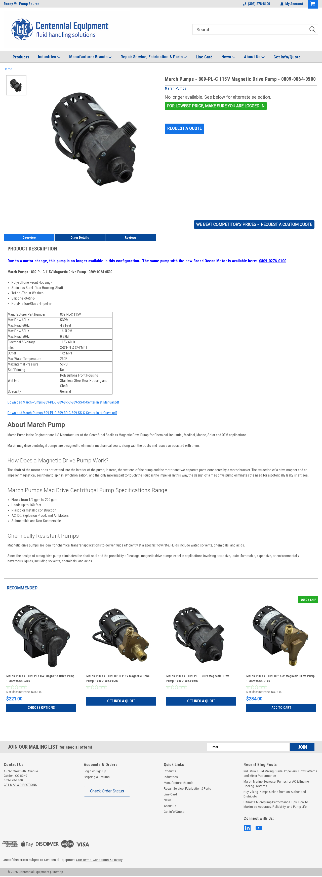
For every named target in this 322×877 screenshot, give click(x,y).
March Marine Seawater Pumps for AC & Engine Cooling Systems (276, 784)
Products (21, 56)
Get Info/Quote (287, 56)
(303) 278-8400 (259, 4)
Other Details (79, 237)
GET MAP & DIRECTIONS (20, 785)
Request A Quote (184, 128)
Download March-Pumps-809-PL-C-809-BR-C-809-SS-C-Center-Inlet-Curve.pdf (62, 413)
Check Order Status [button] (107, 791)
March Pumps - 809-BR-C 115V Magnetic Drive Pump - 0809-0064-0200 (118, 678)
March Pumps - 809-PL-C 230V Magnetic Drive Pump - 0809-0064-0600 (198, 678)
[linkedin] (247, 828)
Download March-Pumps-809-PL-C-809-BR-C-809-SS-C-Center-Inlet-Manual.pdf (63, 402)
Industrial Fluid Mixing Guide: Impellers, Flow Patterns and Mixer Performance (280, 774)
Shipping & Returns (97, 777)
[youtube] (259, 828)
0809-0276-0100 (272, 261)
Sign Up (101, 771)
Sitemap (57, 872)
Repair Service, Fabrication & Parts (152, 56)
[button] (216, 106)
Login (87, 771)
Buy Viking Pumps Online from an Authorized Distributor (275, 794)
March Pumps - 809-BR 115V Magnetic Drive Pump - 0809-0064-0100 (280, 678)
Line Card (204, 56)
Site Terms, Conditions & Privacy (99, 860)
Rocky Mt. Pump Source (21, 4)
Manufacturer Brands (88, 56)
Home (8, 69)
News (226, 56)
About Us (252, 56)
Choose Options (41, 708)
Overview (29, 237)
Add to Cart (281, 708)
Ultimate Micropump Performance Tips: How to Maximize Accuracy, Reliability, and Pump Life (276, 804)
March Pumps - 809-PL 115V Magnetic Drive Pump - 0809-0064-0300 (40, 678)
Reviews (131, 237)
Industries (47, 56)
